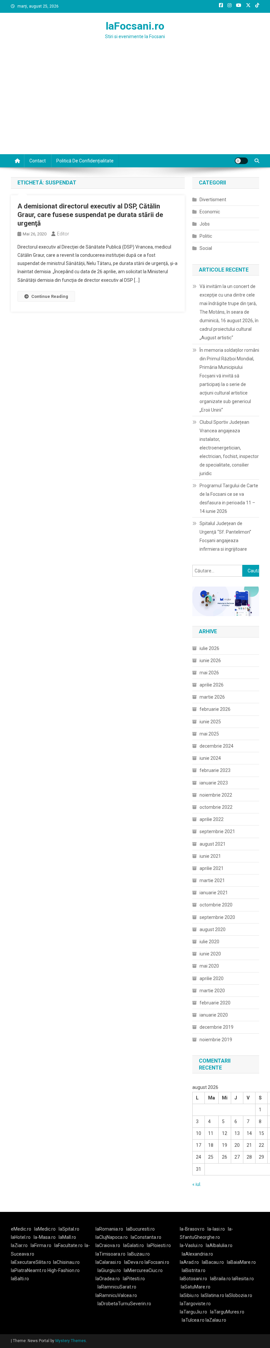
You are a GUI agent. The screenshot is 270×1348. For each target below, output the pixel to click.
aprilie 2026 (212, 684)
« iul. (196, 1184)
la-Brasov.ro (192, 1229)
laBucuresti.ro (140, 1229)
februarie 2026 (215, 709)
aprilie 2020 (212, 978)
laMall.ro (67, 1237)
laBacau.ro (213, 1262)
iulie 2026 (209, 648)
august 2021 (213, 844)
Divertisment (213, 199)
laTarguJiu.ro (195, 1311)
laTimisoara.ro (110, 1254)
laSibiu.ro (189, 1295)
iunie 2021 (210, 856)
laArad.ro (189, 1262)
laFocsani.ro (135, 26)
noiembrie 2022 (216, 795)
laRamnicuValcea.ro (116, 1295)
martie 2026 (212, 697)
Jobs (205, 224)
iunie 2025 (210, 721)
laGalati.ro (133, 1245)
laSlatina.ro (212, 1295)
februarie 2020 (215, 1002)
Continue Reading (49, 296)
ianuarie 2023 (214, 782)
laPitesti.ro (134, 1278)
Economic (210, 211)
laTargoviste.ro (195, 1303)
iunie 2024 (210, 758)
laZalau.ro (215, 1320)
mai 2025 (209, 733)
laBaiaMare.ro (241, 1262)
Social (206, 248)
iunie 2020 (210, 953)
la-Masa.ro (45, 1237)
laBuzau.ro (138, 1254)
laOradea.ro (107, 1278)
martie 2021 (212, 880)
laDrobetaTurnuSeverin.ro (124, 1303)
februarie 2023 (215, 770)
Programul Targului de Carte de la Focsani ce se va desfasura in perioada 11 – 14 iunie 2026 (229, 498)
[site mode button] (241, 160)
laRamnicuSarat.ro (116, 1286)
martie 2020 (212, 990)
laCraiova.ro (107, 1245)
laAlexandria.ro (197, 1254)
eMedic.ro (21, 1229)
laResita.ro (243, 1278)
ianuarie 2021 (214, 892)
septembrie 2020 (217, 917)
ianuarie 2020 (214, 1015)
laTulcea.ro (193, 1320)
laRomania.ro (109, 1229)
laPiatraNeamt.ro (28, 1270)
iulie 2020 (209, 941)
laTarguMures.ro (227, 1311)
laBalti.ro (20, 1278)
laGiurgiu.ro (110, 1270)
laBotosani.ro (193, 1278)
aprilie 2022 (212, 819)
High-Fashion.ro (63, 1270)
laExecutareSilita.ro (31, 1262)
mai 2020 (209, 966)
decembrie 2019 (216, 1027)
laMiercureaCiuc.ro (143, 1270)
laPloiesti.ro (159, 1245)
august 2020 (213, 929)
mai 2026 (209, 672)
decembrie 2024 (216, 746)
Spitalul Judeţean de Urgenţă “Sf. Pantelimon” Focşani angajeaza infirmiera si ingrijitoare (225, 536)
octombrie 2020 (216, 904)
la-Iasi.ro (216, 1229)
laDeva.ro (134, 1262)
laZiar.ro (19, 1245)
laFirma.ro (41, 1245)
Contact (37, 160)
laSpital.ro (69, 1229)
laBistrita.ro (193, 1270)
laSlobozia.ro (238, 1295)
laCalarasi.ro (108, 1262)
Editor (63, 233)
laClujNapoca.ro (111, 1237)
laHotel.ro (21, 1237)
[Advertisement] (135, 105)
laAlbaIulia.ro (219, 1245)
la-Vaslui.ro (193, 1245)
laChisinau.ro (66, 1262)
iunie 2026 (210, 660)
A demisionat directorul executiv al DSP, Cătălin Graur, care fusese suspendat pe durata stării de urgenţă (90, 214)
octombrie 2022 (216, 807)
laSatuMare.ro (195, 1286)
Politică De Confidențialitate (85, 160)
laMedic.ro (45, 1229)
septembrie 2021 (217, 831)
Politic (206, 236)
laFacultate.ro (68, 1245)
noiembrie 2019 (216, 1039)
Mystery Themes (70, 1340)
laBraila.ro (220, 1278)
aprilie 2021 (212, 868)
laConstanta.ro (146, 1237)
